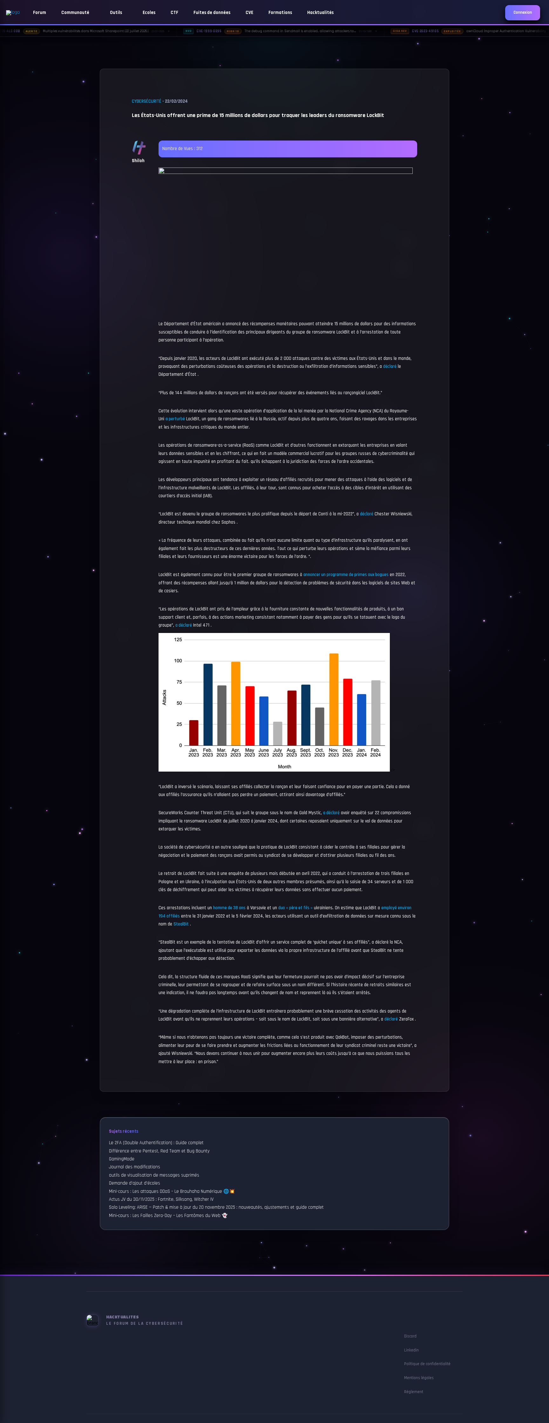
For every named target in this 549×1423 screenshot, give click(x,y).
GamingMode (121, 1159)
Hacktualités (320, 13)
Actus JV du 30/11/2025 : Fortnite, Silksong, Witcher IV (161, 1199)
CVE (249, 13)
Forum (39, 13)
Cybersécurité (146, 101)
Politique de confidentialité (427, 1363)
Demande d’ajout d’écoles (134, 1183)
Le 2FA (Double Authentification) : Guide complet (156, 1143)
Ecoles (149, 13)
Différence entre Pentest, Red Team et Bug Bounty (159, 1151)
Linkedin (411, 1350)
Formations (280, 13)
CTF (174, 13)
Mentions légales (419, 1377)
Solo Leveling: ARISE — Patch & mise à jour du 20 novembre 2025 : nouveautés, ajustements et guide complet (216, 1207)
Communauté (75, 13)
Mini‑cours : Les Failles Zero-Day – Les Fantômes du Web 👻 (168, 1216)
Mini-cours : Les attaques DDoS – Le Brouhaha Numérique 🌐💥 (172, 1191)
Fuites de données (211, 13)
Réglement (413, 1391)
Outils (116, 13)
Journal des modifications (134, 1167)
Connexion (522, 12)
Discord (410, 1336)
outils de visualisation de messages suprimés (154, 1175)
